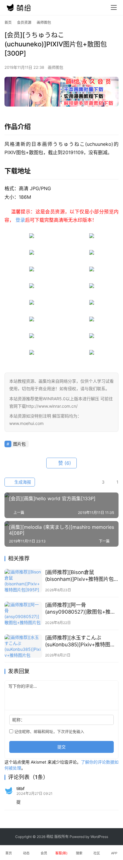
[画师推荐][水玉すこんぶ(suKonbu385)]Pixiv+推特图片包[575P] (80, 641)
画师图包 (55, 67)
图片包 (19, 443)
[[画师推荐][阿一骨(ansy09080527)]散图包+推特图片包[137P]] (23, 613)
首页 (8, 22)
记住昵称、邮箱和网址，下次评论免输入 (48, 731)
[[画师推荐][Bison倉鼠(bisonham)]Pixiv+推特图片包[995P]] (23, 580)
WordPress (99, 836)
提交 (61, 746)
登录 (20, 220)
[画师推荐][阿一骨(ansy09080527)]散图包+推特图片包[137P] (80, 608)
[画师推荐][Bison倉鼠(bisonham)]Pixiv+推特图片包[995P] (79, 576)
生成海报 (22, 481)
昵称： (18, 719)
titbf (20, 788)
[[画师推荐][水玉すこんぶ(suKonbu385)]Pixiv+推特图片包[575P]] (23, 646)
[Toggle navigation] (113, 7)
